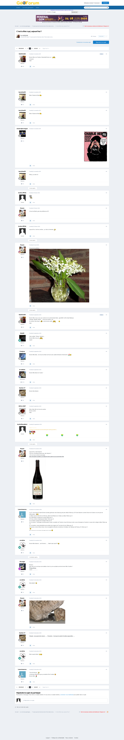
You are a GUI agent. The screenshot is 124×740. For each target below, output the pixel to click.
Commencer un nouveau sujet (83, 42)
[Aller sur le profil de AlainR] (22, 338)
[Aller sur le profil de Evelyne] (22, 356)
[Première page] (17, 48)
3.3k (23, 345)
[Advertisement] (62, 80)
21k (23, 220)
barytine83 (22, 92)
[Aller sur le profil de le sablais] (22, 374)
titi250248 (25, 35)
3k (23, 574)
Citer (34, 66)
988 (23, 66)
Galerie (37, 7)
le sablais (22, 369)
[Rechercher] (107, 7)
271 (23, 418)
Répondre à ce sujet (101, 42)
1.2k (23, 552)
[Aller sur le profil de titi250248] (18, 36)
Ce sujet (102, 7)
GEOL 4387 (22, 406)
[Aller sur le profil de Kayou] (22, 213)
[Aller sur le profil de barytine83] (22, 97)
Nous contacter (69, 737)
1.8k (23, 400)
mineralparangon (22, 128)
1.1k (23, 521)
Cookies (76, 737)
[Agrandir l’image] (54, 57)
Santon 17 (22, 388)
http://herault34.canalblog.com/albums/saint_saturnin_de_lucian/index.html (46, 456)
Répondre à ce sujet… (29, 700)
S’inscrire (105, 2)
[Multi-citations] (30, 67)
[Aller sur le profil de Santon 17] (22, 393)
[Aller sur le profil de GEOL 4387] (22, 411)
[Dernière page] (40, 48)
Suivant (36, 48)
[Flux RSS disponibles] (107, 712)
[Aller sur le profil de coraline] (22, 545)
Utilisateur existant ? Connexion (92, 3)
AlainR (22, 333)
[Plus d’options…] (106, 54)
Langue (48, 737)
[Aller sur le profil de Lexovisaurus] (22, 514)
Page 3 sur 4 (45, 48)
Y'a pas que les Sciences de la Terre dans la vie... (41, 37)
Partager (94, 36)
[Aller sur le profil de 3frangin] (22, 567)
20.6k (23, 382)
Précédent (21, 48)
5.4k (23, 141)
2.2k (23, 363)
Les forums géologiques (28, 7)
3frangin (22, 561)
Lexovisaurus (22, 509)
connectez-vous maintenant (66, 694)
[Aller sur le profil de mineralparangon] (22, 133)
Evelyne (22, 351)
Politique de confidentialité (58, 737)
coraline (22, 540)
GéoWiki (18, 7)
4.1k (23, 104)
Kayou (22, 208)
